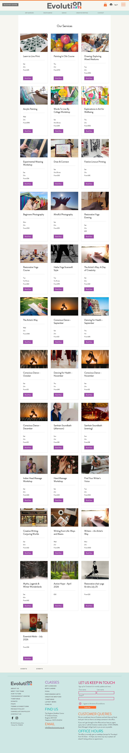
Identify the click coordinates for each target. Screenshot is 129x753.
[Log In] (111, 4)
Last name (100, 689)
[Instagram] (17, 718)
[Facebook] (12, 718)
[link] (34, 56)
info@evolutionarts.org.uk (54, 727)
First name (82, 689)
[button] (105, 4)
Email (81, 695)
